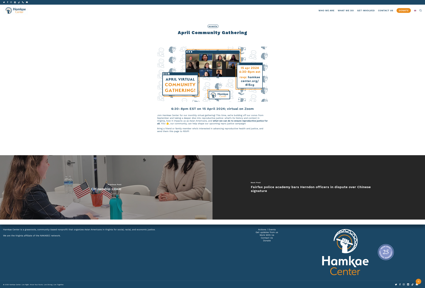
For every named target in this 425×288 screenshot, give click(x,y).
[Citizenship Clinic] (106, 187)
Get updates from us (267, 232)
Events (272, 229)
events (213, 26)
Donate (267, 240)
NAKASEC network (50, 235)
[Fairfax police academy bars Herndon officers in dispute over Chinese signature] (318, 187)
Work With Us (267, 235)
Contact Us (267, 237)
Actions (262, 229)
